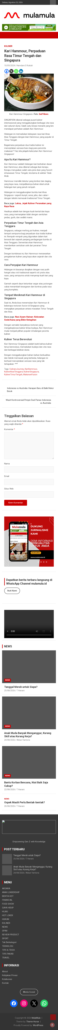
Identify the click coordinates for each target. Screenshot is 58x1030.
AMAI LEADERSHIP (11, 892)
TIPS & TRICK (8, 950)
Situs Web (9, 488)
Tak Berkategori (9, 942)
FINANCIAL (7, 900)
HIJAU (5, 911)
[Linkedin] (21, 71)
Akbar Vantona (23, 740)
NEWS (8, 646)
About (5, 971)
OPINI (4, 930)
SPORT (5, 938)
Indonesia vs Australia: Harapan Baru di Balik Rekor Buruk (30, 389)
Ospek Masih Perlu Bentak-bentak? (24, 802)
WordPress (38, 1025)
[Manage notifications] (52, 1025)
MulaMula (36, 1018)
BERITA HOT (8, 896)
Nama (7, 463)
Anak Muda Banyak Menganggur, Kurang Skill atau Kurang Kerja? (32, 868)
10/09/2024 (9, 65)
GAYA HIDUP (8, 907)
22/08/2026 (9, 789)
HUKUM (5, 919)
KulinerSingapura (31, 372)
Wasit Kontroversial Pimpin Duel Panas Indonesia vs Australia (28, 401)
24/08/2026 (9, 740)
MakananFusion (30, 374)
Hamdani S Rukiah (25, 65)
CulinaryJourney (16, 369)
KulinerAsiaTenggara (13, 372)
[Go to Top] (53, 1017)
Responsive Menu (53, 2)
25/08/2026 (9, 690)
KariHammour (31, 369)
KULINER (8, 46)
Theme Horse (32, 1021)
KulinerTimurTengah (13, 374)
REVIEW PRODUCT (10, 934)
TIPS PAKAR (8, 954)
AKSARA (6, 888)
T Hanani (20, 690)
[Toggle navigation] (5, 35)
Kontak (5, 983)
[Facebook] (7, 71)
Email (6, 476)
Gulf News (43, 114)
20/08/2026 (9, 806)
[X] (11, 71)
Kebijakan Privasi (9, 975)
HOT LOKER (7, 915)
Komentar (9, 429)
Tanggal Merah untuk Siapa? (20, 686)
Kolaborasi (7, 979)
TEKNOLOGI (7, 946)
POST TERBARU (14, 849)
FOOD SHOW (8, 904)
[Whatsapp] (16, 71)
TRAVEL (6, 957)
